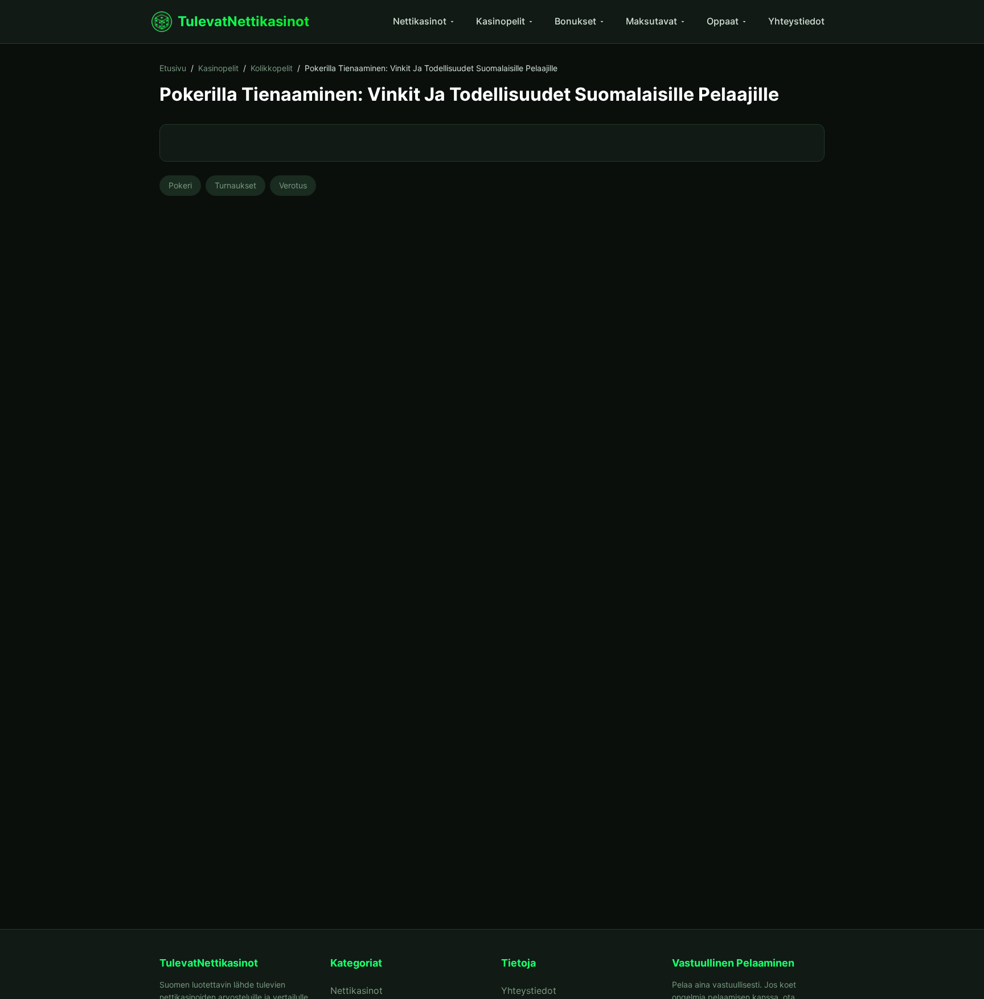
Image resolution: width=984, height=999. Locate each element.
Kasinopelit (500, 21)
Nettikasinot (419, 21)
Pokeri (180, 185)
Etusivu (172, 68)
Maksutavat (651, 21)
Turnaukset (235, 185)
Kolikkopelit (272, 68)
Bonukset (575, 21)
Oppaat (723, 21)
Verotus (293, 185)
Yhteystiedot (796, 21)
